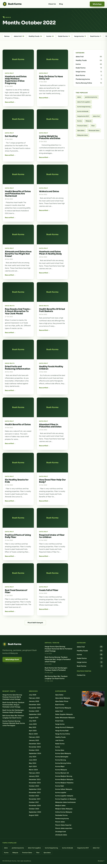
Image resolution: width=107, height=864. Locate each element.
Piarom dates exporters (63, 828)
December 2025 (34, 704)
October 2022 (34, 796)
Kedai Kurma (64, 36)
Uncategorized (60, 831)
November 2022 (35, 792)
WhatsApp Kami (12, 659)
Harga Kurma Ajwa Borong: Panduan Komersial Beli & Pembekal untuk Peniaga (12, 697)
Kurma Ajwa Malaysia (63, 753)
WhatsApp (97, 4)
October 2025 (34, 711)
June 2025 (33, 724)
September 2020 (35, 812)
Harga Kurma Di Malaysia (64, 727)
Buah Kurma (95, 36)
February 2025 (34, 737)
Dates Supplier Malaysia (64, 714)
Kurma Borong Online (89, 83)
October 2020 (34, 809)
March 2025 (33, 734)
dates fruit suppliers (83, 102)
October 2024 (34, 750)
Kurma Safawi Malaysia (63, 789)
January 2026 (34, 701)
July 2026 (32, 695)
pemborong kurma (91, 97)
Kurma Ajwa (59, 750)
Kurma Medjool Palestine (64, 783)
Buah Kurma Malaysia (63, 708)
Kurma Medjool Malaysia (64, 779)
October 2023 (34, 786)
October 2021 (34, 802)
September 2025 (35, 714)
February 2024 (34, 773)
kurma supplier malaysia (64, 796)
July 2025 (32, 721)
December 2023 (34, 779)
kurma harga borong (83, 106)
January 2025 (34, 740)
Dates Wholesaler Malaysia (65, 717)
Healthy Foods (35, 36)
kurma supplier (60, 792)
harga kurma (80, 36)
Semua (6, 36)
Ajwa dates (80, 130)
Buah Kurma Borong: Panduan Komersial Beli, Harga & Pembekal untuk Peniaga (13, 705)
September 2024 (35, 753)
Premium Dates (82, 125)
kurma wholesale (82, 111)
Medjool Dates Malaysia (63, 809)
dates (79, 97)
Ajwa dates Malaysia (62, 698)
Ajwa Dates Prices (61, 701)
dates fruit (19, 36)
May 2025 (32, 727)
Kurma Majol (59, 766)
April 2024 (33, 766)
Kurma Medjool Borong (63, 776)
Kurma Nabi (59, 786)
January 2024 (34, 776)
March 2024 (33, 770)
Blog (61, 4)
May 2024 (32, 763)
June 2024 (33, 760)
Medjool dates (60, 805)
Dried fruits (59, 721)
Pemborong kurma (89, 79)
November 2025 (35, 708)
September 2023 (35, 789)
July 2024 (32, 756)
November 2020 (35, 805)
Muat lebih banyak (35, 623)
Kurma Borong (60, 760)
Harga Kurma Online (62, 734)
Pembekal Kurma (61, 815)
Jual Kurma (59, 740)
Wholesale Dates (94, 130)
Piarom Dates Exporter (63, 825)
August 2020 (33, 815)
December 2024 (34, 743)
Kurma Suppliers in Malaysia (65, 799)
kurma (50, 36)
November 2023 (35, 783)
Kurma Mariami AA (62, 773)
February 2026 (34, 698)
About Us (52, 4)
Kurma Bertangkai (61, 756)
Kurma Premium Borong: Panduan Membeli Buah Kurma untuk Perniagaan (14, 723)
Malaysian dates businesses (65, 802)
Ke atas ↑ (101, 861)
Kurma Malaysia (61, 770)
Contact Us (81, 675)
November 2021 (34, 799)
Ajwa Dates (59, 695)
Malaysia (88, 121)
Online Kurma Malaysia (63, 812)
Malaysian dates (82, 135)
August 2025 (33, 717)
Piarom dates (60, 822)
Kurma (79, 121)
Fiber (93, 125)
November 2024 (35, 747)
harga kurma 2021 (83, 116)
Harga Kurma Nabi (62, 730)
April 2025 (33, 730)
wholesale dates (61, 835)
